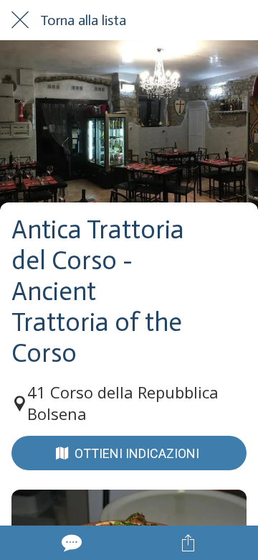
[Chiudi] (20, 20)
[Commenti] (70, 543)
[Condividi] (188, 543)
